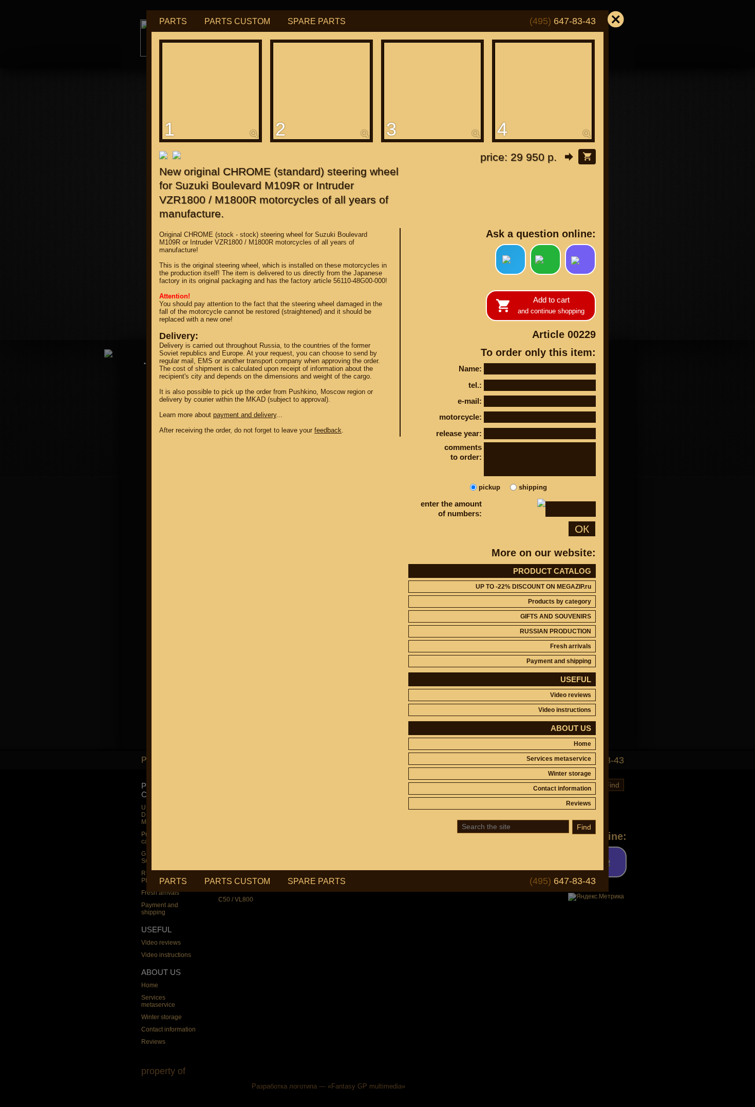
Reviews (578, 803)
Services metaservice (558, 758)
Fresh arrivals (570, 646)
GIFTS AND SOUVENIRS (555, 616)
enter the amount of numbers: (451, 508)
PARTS (173, 21)
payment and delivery (244, 415)
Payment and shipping (558, 661)
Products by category (559, 601)
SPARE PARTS (317, 21)
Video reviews (570, 695)
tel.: (475, 385)
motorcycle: (460, 416)
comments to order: (463, 452)
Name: (470, 368)
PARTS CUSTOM (237, 21)
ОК (582, 529)
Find (584, 827)
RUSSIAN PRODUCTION (555, 631)
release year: (459, 433)
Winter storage (569, 773)
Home (582, 743)
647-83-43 (563, 21)
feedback (328, 430)
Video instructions (564, 710)
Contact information (562, 788)
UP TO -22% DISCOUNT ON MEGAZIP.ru (533, 586)
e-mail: (470, 401)
